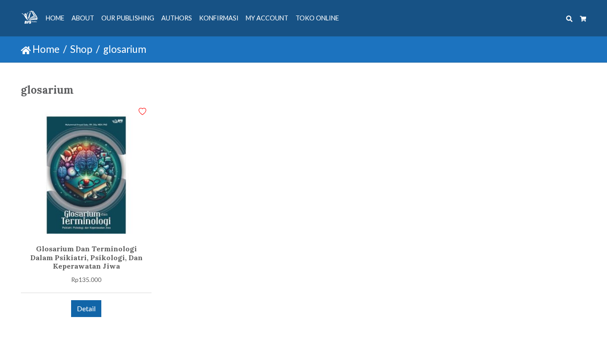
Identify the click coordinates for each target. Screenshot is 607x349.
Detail (86, 308)
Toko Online (317, 18)
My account (267, 18)
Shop (81, 49)
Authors (176, 18)
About (83, 18)
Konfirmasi (219, 18)
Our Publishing (127, 18)
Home (55, 18)
